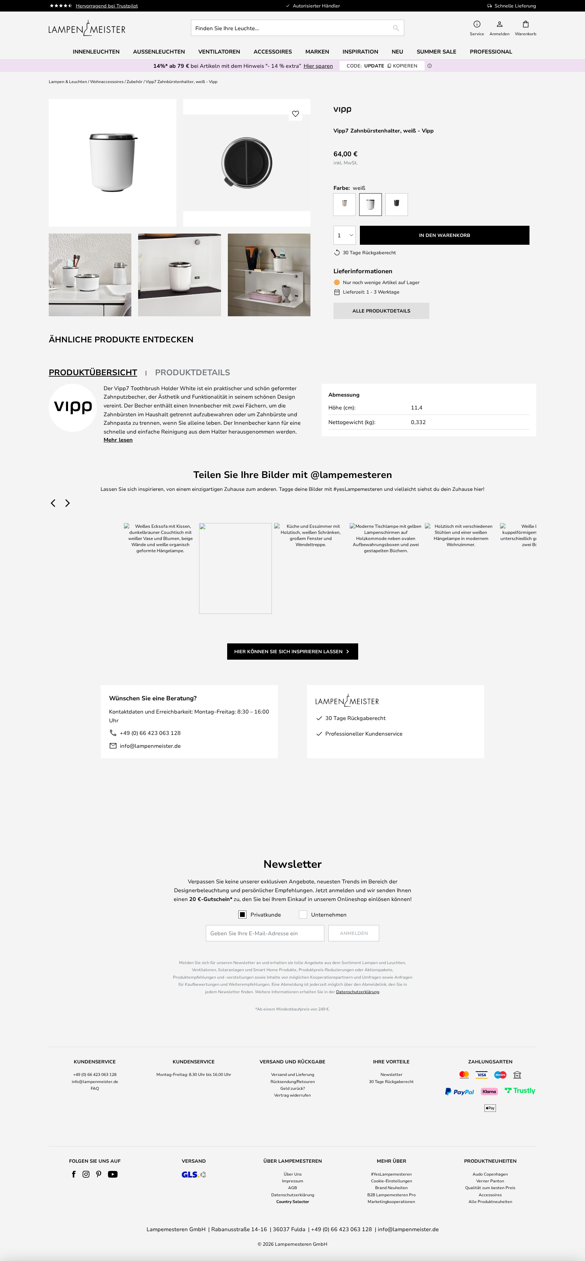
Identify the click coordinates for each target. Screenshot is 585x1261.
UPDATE (382, 65)
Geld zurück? (292, 1088)
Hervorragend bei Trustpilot (107, 5)
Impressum (292, 1180)
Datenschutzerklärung (357, 991)
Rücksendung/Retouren (292, 1081)
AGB (292, 1187)
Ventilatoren (219, 51)
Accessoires (490, 1194)
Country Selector (292, 1201)
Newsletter (392, 1074)
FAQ (95, 1088)
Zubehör (135, 81)
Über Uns (293, 1174)
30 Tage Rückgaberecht (391, 1081)
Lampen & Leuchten (68, 81)
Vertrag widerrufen (292, 1095)
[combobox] (297, 28)
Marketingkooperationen (391, 1201)
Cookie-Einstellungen (391, 1180)
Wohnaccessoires (107, 81)
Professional (491, 51)
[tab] (98, 372)
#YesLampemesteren (391, 1174)
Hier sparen (318, 65)
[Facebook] (74, 1174)
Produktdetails (192, 372)
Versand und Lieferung (292, 1074)
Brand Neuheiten (391, 1187)
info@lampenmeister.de (150, 745)
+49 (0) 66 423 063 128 (150, 732)
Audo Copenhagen (490, 1174)
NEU (397, 51)
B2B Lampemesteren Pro (391, 1194)
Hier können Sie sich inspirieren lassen (288, 651)
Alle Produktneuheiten (490, 1201)
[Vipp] (376, 110)
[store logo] (87, 28)
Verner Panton (490, 1180)
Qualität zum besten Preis (490, 1187)
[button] (90, 275)
